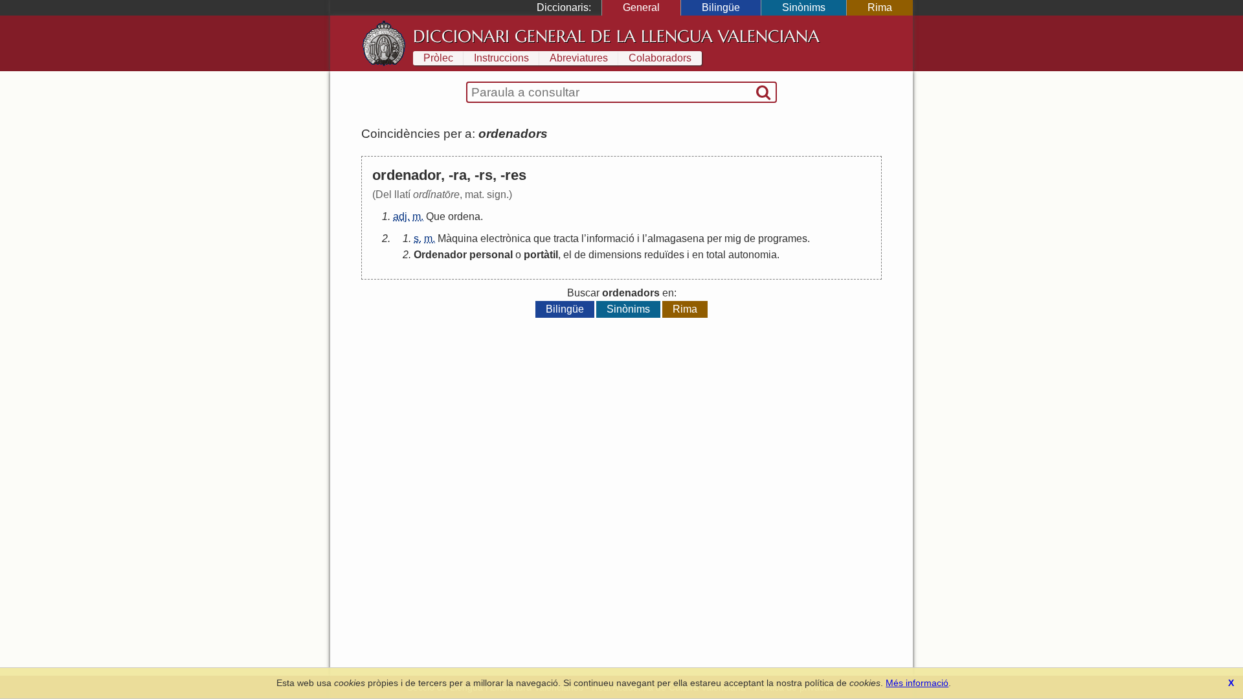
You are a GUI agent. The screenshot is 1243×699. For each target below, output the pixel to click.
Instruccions (501, 57)
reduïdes (664, 254)
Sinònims (803, 7)
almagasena (675, 238)
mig (732, 238)
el (567, 254)
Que (435, 216)
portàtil (541, 254)
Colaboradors (660, 57)
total (716, 254)
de (750, 238)
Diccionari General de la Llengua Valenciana (616, 36)
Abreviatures (579, 57)
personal (491, 254)
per (714, 238)
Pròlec (438, 57)
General (641, 7)
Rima (880, 7)
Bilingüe (721, 7)
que (542, 238)
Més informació (917, 683)
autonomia (752, 254)
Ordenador (440, 254)
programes (782, 238)
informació (610, 238)
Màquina (458, 238)
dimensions (615, 254)
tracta (566, 238)
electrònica (505, 238)
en (698, 254)
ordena (464, 216)
